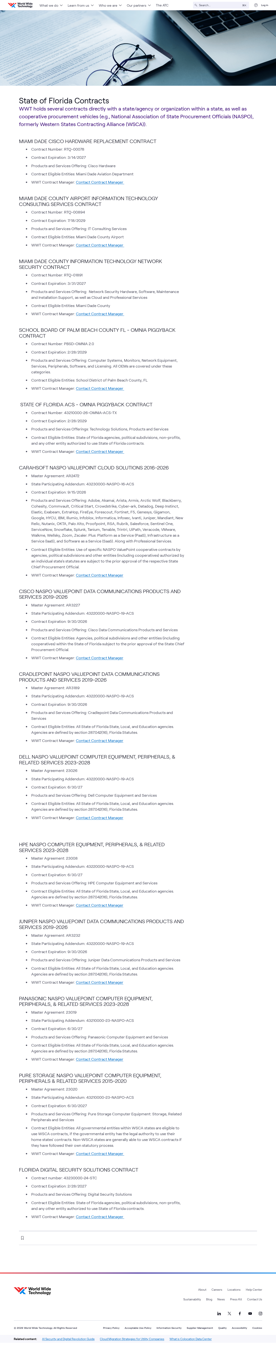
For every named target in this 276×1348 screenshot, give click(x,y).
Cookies (257, 1327)
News (221, 1299)
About (202, 1289)
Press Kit (236, 1299)
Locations (234, 1289)
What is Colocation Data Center (190, 1339)
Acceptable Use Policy (138, 1327)
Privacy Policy (111, 1327)
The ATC (162, 5)
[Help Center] (256, 5)
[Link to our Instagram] (260, 1313)
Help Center (254, 1289)
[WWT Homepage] (20, 5)
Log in (264, 4)
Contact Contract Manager (100, 182)
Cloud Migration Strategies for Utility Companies (132, 1339)
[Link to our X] (229, 1313)
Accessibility (239, 1327)
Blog (209, 1299)
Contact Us (254, 1299)
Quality (222, 1327)
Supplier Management (200, 1327)
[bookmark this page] (22, 1238)
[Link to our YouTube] (250, 1313)
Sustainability (192, 1299)
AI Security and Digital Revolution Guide (68, 1339)
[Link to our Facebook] (240, 1313)
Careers (217, 1289)
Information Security (169, 1327)
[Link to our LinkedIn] (219, 1313)
